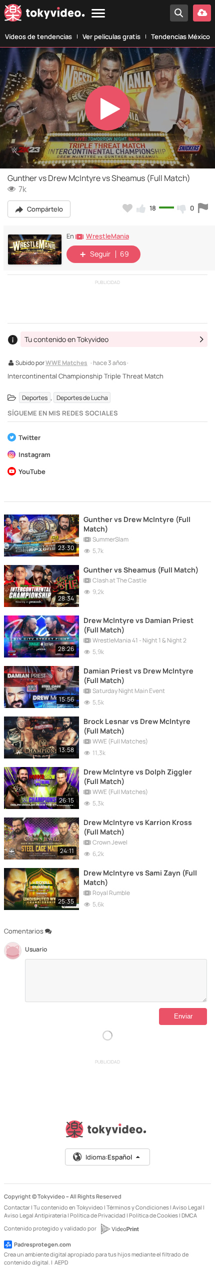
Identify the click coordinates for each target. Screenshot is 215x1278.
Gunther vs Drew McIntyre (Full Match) (137, 524)
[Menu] (98, 13)
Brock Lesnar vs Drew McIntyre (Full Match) (137, 726)
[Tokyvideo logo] (44, 15)
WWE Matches (67, 363)
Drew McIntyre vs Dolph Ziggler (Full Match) (138, 776)
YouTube (32, 472)
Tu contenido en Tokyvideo (68, 1207)
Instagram (34, 455)
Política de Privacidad (98, 1215)
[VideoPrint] (120, 1229)
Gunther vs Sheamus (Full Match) (141, 569)
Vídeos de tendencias (38, 36)
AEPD (61, 1262)
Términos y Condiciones (137, 1207)
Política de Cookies (153, 1215)
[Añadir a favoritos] (127, 208)
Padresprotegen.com (42, 1244)
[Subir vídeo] (202, 13)
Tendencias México (180, 36)
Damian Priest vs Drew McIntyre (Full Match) (139, 675)
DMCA (189, 1215)
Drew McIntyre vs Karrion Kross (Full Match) (138, 827)
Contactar (17, 1207)
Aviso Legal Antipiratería (35, 1215)
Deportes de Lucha (82, 398)
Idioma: (109, 1157)
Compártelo (44, 209)
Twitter (29, 438)
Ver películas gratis (111, 36)
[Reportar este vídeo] (203, 208)
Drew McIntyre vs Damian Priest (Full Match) (139, 625)
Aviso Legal (187, 1207)
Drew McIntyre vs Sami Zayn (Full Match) (140, 877)
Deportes (35, 398)
